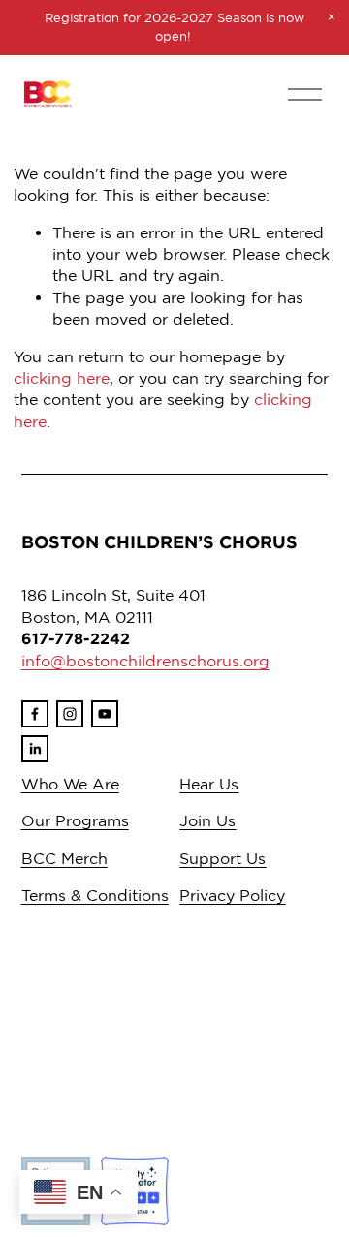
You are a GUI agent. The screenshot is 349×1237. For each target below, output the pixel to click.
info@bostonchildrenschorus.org (145, 660)
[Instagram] (69, 713)
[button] (331, 17)
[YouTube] (104, 713)
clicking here (62, 378)
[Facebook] (34, 713)
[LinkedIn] (34, 748)
